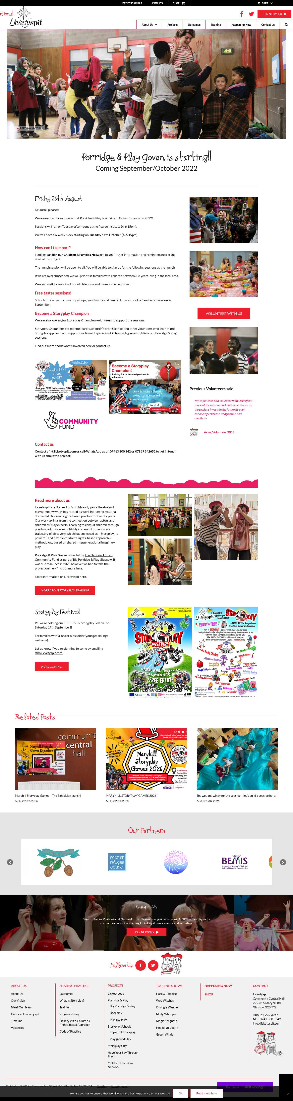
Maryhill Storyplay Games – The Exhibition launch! (49, 759)
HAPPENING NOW (218, 985)
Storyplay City (117, 1046)
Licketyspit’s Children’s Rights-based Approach (75, 1022)
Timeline (16, 1021)
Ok (180, 1093)
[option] (58, 862)
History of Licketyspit (25, 1014)
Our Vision (18, 1000)
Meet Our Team (21, 1007)
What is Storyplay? (72, 1000)
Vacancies (17, 1027)
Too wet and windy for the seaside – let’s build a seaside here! (231, 759)
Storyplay (107, 533)
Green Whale (164, 1034)
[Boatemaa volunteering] (224, 329)
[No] (288, 1094)
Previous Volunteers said (211, 388)
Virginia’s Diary (70, 1014)
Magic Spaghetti (167, 1021)
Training (65, 1007)
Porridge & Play (118, 1000)
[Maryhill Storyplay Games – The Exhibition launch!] (55, 759)
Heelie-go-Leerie (167, 1027)
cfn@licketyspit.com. (49, 653)
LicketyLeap (116, 993)
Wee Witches (165, 1000)
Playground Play (120, 1039)
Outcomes (66, 993)
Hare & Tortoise (166, 993)
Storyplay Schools (119, 1026)
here (89, 346)
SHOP (209, 994)
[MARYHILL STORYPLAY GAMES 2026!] (146, 759)
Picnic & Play (118, 1019)
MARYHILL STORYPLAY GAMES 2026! (140, 759)
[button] (286, 24)
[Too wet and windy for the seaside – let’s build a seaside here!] (237, 759)
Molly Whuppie (166, 1014)
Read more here (206, 1093)
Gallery (60, 759)
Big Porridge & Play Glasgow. (92, 559)
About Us (17, 993)
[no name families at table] (224, 252)
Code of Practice (70, 1031)
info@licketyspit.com (266, 1023)
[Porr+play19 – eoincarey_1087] (224, 199)
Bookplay (116, 1013)
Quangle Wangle (167, 1007)
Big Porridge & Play (122, 1006)
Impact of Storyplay (123, 1032)
